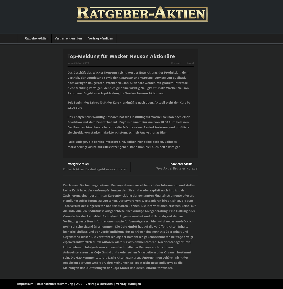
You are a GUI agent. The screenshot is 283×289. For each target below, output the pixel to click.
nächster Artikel (182, 164)
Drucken (176, 63)
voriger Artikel (78, 164)
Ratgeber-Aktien (36, 38)
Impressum (25, 284)
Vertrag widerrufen (68, 38)
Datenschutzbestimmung (55, 284)
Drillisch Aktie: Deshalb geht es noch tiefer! (95, 169)
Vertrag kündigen (100, 38)
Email (190, 63)
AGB (79, 284)
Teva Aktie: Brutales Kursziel (177, 168)
